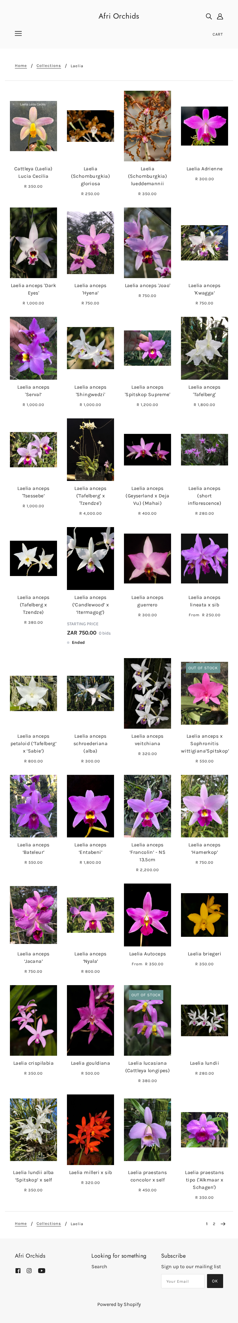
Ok (215, 1281)
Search (99, 1266)
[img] (208, 16)
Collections (49, 65)
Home (21, 65)
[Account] (220, 16)
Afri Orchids (119, 16)
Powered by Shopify (119, 1304)
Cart (218, 34)
